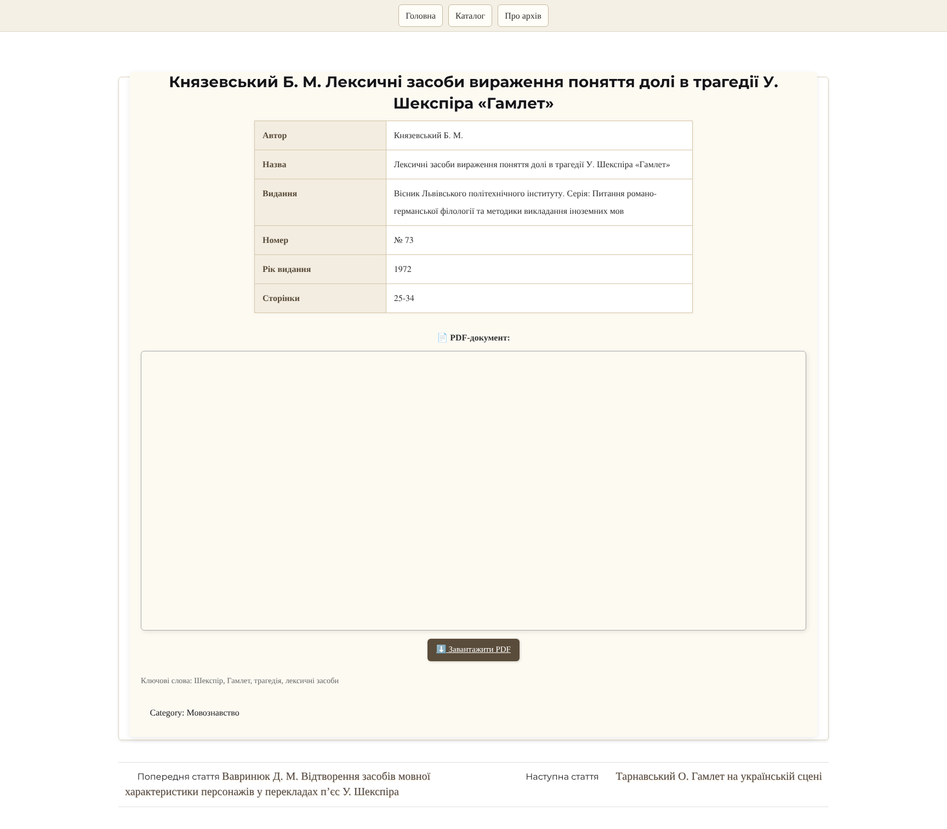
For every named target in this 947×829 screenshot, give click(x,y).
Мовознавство (213, 713)
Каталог (470, 15)
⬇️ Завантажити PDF (473, 649)
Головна (421, 15)
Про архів (523, 15)
